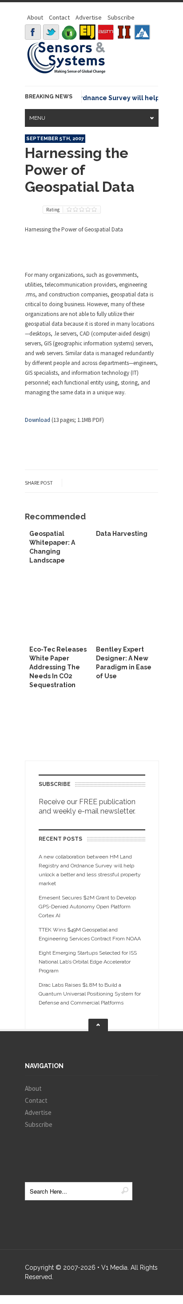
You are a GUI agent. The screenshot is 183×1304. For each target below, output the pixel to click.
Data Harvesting (121, 533)
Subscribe (121, 17)
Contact (59, 17)
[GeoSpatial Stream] (142, 32)
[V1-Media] (69, 32)
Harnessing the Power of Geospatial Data (80, 170)
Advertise (89, 17)
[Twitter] (51, 32)
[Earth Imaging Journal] (87, 32)
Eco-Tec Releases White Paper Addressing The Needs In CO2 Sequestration (58, 667)
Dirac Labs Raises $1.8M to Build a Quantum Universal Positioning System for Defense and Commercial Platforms (90, 994)
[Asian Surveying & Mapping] (106, 32)
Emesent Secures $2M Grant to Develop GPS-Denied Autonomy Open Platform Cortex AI (87, 907)
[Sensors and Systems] (66, 72)
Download (37, 420)
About (35, 17)
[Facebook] (33, 32)
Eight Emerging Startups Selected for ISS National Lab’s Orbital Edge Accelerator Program (88, 962)
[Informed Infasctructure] (124, 32)
